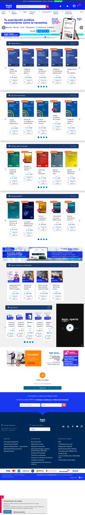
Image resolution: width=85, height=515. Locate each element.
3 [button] (44, 86)
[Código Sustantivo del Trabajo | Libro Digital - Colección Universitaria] (57, 107)
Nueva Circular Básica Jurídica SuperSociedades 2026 (43, 288)
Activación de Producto (11, 444)
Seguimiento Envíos (37, 444)
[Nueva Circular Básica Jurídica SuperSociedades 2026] (42, 276)
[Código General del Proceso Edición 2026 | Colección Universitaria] (42, 109)
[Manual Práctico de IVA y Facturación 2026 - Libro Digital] (57, 159)
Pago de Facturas (9, 451)
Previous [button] (5, 67)
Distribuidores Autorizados (66, 460)
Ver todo (74, 43)
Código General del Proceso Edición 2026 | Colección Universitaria (42, 124)
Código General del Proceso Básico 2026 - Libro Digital (13, 73)
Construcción (46, 12)
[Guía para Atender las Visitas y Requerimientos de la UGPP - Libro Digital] (28, 157)
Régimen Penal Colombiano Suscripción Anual (50, 326)
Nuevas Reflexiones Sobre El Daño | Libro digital (71, 220)
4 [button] (46, 86)
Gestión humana (55, 12)
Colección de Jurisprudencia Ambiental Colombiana (22, 325)
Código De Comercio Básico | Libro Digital (28, 72)
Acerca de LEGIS (36, 442)
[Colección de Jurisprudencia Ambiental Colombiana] (19, 316)
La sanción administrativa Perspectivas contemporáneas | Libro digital (29, 225)
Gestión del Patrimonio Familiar (27, 287)
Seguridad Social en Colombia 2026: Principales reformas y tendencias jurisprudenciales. (15, 289)
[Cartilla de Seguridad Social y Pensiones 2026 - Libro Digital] (13, 159)
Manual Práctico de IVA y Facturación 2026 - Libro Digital (56, 174)
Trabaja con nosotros (37, 460)
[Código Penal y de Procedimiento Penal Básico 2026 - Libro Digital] (71, 57)
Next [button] (79, 67)
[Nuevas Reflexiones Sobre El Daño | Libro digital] (71, 207)
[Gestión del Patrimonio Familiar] (28, 276)
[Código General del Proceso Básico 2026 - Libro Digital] (13, 57)
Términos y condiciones (38, 455)
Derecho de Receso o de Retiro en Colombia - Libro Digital (13, 225)
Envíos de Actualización (11, 442)
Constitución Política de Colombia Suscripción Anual (41, 326)
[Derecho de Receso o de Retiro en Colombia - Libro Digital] (13, 210)
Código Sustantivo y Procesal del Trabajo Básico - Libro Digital (42, 73)
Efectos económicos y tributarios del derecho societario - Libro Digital (42, 220)
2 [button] (41, 86)
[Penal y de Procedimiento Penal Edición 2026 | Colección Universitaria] (28, 109)
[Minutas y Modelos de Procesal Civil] (29, 316)
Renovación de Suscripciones (13, 449)
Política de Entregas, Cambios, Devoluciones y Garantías (40, 450)
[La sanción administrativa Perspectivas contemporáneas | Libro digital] (28, 210)
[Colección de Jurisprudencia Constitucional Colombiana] (10, 316)
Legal (24, 12)
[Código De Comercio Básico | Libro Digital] (28, 57)
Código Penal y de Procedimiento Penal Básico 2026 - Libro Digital (72, 73)
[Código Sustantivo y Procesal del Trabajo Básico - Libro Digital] (42, 57)
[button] (45, 37)
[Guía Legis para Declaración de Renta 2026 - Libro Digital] (42, 159)
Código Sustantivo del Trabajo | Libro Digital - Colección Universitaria (57, 120)
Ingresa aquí (59, 1)
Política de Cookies (19, 512)
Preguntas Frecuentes (38, 446)
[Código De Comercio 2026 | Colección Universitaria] (71, 109)
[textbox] (31, 6)
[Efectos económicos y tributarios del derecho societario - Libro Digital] (42, 207)
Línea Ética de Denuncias (7, 476)
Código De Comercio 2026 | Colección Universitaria (71, 123)
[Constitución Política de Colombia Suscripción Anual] (38, 316)
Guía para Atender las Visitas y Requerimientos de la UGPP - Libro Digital (29, 170)
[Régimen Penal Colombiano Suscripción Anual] (47, 316)
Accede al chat (62, 453)
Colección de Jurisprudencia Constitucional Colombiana (13, 325)
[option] (13, 66)
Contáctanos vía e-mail (65, 444)
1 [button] (38, 86)
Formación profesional (68, 12)
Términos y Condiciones (19, 475)
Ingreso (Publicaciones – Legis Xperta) (16, 446)
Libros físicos (4, 12)
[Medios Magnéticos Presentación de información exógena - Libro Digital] (71, 159)
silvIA (81, 12)
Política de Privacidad (7, 475)
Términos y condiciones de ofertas (41, 458)
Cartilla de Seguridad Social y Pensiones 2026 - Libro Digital (13, 174)
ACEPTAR (7, 512)
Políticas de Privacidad (38, 453)
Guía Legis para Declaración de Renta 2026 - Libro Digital (42, 174)
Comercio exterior (32, 12)
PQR (59, 442)
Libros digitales (14, 12)
